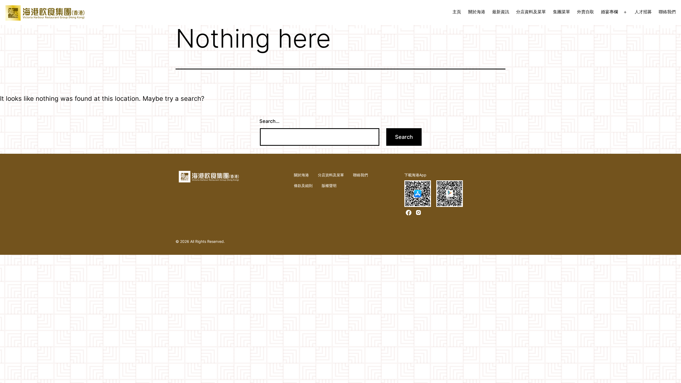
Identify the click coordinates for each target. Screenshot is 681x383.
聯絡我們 (667, 11)
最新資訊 (500, 11)
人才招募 (643, 11)
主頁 (456, 11)
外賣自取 (585, 11)
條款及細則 (303, 185)
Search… (269, 121)
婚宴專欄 (609, 11)
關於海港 (476, 11)
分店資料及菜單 (531, 11)
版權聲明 (329, 185)
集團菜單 (561, 11)
